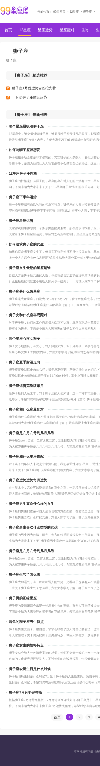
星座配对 (67, 30)
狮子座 (87, 11)
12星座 (74, 11)
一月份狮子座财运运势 (29, 97)
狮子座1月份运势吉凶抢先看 (34, 88)
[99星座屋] (14, 10)
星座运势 (45, 30)
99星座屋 (59, 11)
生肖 (85, 30)
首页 (8, 30)
